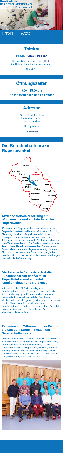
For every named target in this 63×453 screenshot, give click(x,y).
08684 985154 (37, 56)
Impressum (32, 131)
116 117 (47, 61)
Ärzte (26, 33)
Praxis (7, 33)
